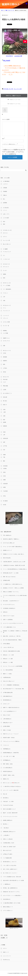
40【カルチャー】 (7, 305)
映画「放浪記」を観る (8, 763)
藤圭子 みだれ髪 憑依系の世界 (10, 812)
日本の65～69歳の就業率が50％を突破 (11, 651)
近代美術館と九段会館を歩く (9, 608)
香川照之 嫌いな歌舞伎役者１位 (10, 888)
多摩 (4, 442)
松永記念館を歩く (7, 899)
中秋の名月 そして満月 (8, 801)
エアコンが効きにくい (8, 910)
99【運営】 (5, 500)
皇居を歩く (5, 612)
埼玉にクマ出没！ (7, 715)
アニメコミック (6, 310)
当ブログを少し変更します (9, 542)
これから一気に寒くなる (8, 647)
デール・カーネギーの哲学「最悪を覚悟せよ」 (13, 546)
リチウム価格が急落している (9, 627)
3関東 (4, 454)
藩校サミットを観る (7, 673)
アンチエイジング (7, 251)
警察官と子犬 (6, 779)
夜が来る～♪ (5, 824)
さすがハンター (6, 703)
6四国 (4, 487)
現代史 (4, 371)
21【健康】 (5, 249)
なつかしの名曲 (6, 321)
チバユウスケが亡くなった (9, 604)
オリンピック (6, 266)
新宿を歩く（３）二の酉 (8, 654)
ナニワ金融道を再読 (7, 857)
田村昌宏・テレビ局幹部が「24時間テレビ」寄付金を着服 (15, 631)
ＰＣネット (5, 293)
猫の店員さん (6, 797)
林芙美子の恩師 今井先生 (9, 737)
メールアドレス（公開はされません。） (9, 144)
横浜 (4, 460)
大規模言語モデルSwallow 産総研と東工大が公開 (14, 565)
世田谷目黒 (5, 438)
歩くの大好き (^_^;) (7, 393)
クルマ (4, 382)
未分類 (4, 504)
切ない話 (5, 794)
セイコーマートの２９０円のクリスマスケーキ (13, 623)
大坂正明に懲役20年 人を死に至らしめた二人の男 (14, 561)
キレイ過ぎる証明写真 (8, 669)
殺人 (4, 199)
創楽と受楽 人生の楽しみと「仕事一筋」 (12, 636)
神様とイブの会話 (7, 730)
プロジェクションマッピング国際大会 (11, 741)
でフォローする (15, 99)
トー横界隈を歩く (7, 884)
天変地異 (5, 187)
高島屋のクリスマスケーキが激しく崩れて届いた (13, 554)
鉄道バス (5, 404)
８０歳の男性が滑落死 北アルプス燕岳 (11, 903)
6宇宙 (4, 496)
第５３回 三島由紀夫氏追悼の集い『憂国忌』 (12, 639)
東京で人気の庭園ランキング (9, 809)
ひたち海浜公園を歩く (8, 767)
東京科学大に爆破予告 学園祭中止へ (11, 539)
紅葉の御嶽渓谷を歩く (8, 696)
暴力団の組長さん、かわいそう (9, 861)
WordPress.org (6, 959)
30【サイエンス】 (7, 282)
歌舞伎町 (5, 426)
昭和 (4, 364)
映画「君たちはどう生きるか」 (9, 576)
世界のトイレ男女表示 (8, 839)
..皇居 (4, 412)
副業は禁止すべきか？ (8, 722)
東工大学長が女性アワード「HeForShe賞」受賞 (13, 688)
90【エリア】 (6, 376)
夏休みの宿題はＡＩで (8, 906)
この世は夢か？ (6, 835)
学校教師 (5, 191)
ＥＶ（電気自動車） (7, 289)
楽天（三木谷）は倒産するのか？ (10, 869)
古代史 (4, 353)
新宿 (4, 419)
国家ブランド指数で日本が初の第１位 (11, 707)
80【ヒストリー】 (7, 350)
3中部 (4, 476)
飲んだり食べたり (7, 244)
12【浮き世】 (6, 207)
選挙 (4, 224)
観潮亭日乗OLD (10, 4)
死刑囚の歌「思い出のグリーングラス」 (11, 891)
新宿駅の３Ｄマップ (7, 550)
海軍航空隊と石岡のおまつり (9, 831)
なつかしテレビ (6, 340)
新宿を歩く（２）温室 (8, 658)
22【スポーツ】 (6, 264)
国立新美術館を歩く (7, 700)
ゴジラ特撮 (5, 333)
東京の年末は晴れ (7, 557)
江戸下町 (5, 445)
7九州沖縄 (5, 491)
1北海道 (5, 468)
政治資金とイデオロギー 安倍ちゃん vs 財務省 (13, 587)
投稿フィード (6, 952)
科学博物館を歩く (7, 760)
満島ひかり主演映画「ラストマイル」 (11, 591)
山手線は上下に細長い (8, 854)
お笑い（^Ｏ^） (6, 214)
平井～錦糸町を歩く (7, 535)
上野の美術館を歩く (7, 718)
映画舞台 (5, 330)
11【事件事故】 (6, 181)
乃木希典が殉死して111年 (8, 842)
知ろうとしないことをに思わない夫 (11, 782)
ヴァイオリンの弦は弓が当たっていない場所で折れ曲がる (15, 596)
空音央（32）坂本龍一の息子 (9, 846)
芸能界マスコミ (6, 338)
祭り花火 (5, 400)
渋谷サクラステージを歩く (9, 615)
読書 (4, 345)
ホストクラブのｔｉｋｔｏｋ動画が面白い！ (12, 895)
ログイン (5, 948)
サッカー (5, 270)
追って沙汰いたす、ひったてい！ (10, 872)
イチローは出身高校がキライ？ (9, 711)
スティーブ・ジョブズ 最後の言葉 (10, 790)
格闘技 (4, 274)
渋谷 (4, 449)
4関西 (4, 479)
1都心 (4, 409)
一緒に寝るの (6, 827)
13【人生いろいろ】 (8, 88)
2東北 (4, 472)
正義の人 (5, 195)
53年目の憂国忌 (6, 643)
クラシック (5, 318)
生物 (4, 300)
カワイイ (5, 236)
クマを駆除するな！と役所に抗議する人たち (12, 584)
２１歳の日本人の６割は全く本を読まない (12, 786)
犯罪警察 (5, 202)
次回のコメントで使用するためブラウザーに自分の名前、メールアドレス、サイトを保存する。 (13, 152)
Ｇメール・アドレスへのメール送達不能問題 (12, 666)
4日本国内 (5, 465)
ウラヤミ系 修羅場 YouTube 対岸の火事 (12, 876)
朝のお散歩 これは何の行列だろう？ (11, 600)
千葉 (4, 457)
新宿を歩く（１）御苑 (8, 662)
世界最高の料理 (6, 580)
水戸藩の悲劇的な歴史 (8, 692)
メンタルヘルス (6, 259)
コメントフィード (7, 955)
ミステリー (5, 184)
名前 (3, 138)
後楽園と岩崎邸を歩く (8, 820)
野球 (4, 277)
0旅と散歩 (5, 379)
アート (4, 308)
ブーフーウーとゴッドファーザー (10, 816)
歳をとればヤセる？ (7, 850)
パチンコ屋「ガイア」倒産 (9, 756)
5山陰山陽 (5, 483)
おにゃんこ (5, 232)
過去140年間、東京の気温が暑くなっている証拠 (13, 880)
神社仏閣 (5, 397)
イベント (5, 210)
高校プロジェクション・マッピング (10, 733)
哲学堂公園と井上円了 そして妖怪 (10, 572)
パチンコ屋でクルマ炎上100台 (9, 865)
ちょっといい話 (17, 88)
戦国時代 (5, 360)
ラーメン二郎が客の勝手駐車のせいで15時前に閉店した (15, 569)
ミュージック (6, 315)
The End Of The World (8, 805)
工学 (4, 296)
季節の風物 (5, 385)
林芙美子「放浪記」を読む (9, 775)
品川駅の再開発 (6, 726)
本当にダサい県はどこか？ (9, 681)
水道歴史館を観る (7, 677)
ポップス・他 (6, 325)
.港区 (4, 415)
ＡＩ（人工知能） (7, 285)
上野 (4, 434)
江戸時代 (5, 368)
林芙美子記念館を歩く (8, 771)
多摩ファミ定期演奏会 (8, 619)
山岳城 (4, 389)
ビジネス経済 (6, 217)
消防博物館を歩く (7, 748)
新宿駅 (4, 422)
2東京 (4, 432)
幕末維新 (5, 356)
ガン (4, 255)
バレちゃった (6, 745)
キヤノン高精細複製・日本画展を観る (11, 685)
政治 (4, 221)
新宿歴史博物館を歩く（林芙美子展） (11, 752)
